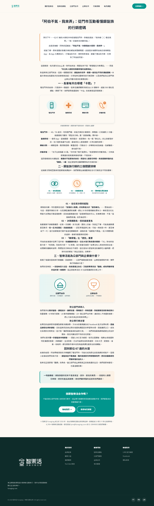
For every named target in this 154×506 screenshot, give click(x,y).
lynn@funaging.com (78, 424)
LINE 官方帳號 (128, 452)
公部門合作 (74, 6)
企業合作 (85, 6)
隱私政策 (126, 460)
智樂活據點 (61, 6)
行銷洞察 (96, 6)
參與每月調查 (86, 409)
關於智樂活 (49, 6)
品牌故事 (68, 452)
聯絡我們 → (67, 409)
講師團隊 (68, 460)
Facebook (126, 456)
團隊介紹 (68, 456)
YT (133, 500)
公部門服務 (98, 456)
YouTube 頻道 (70, 464)
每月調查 (107, 6)
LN (144, 500)
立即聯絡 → (139, 6)
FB (139, 500)
